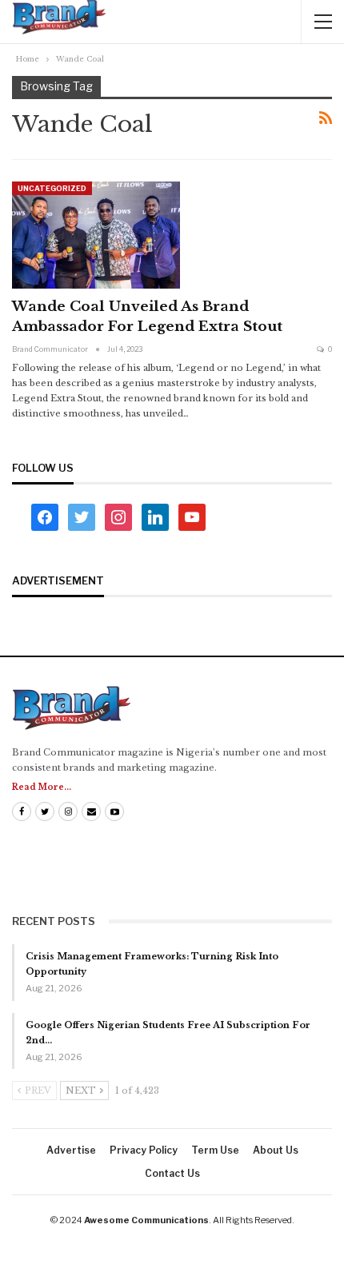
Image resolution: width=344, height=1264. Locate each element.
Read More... (41, 787)
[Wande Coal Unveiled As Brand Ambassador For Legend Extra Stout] (96, 235)
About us (275, 1150)
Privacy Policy (144, 1150)
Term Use (215, 1150)
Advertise (71, 1150)
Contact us (172, 1173)
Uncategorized (52, 188)
